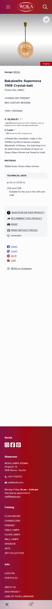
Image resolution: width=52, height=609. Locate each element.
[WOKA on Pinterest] (18, 445)
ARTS (7, 548)
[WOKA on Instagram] (7, 445)
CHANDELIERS (12, 520)
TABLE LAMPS (12, 530)
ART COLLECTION (14, 553)
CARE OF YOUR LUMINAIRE (19, 596)
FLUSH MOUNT (13, 516)
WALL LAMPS (11, 539)
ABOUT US (10, 587)
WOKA (16, 72)
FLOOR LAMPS (12, 534)
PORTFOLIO (11, 578)
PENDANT (10, 525)
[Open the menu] (8, 7)
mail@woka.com (15, 482)
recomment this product (26, 218)
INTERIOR (10, 543)
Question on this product (28, 212)
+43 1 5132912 (14, 476)
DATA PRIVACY (12, 591)
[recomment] (9, 218)
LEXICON (10, 573)
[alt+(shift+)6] (7, 604)
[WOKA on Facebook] (12, 445)
